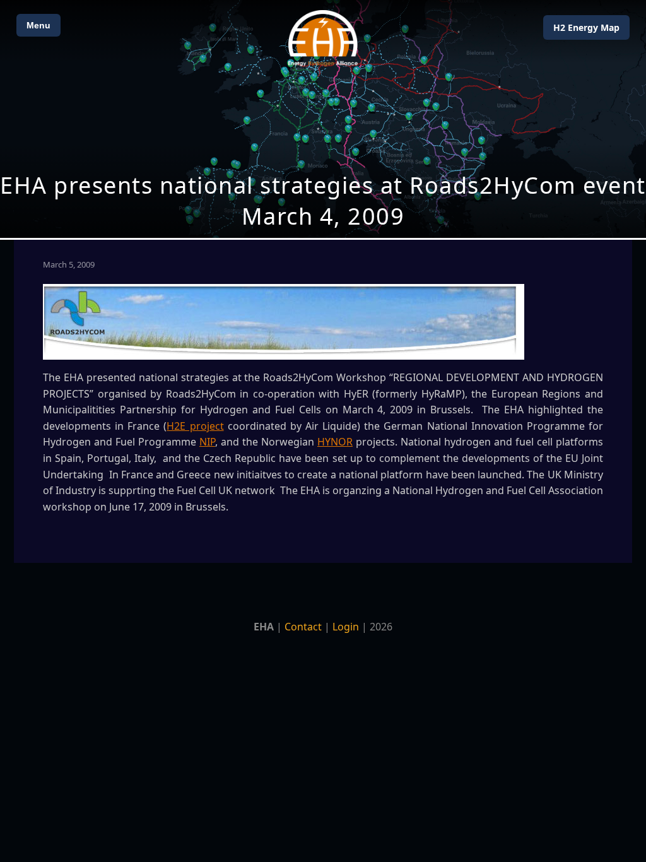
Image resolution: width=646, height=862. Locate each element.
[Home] (323, 38)
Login (345, 627)
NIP (207, 442)
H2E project (195, 426)
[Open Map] (323, 119)
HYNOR (335, 442)
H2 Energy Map (586, 27)
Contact (303, 627)
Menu (38, 25)
